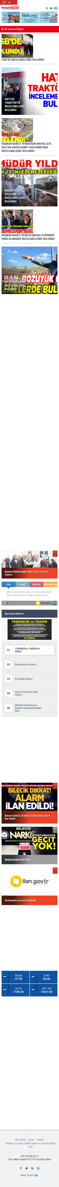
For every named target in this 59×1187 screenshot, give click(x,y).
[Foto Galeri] (55, 8)
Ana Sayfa (20, 1139)
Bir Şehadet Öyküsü (14, 29)
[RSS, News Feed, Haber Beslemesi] (32, 1168)
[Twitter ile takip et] (27, 1168)
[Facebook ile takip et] (21, 1168)
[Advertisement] (29, 327)
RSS (31, 1147)
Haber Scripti (26, 1175)
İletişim (40, 1139)
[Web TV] (51, 8)
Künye (31, 1139)
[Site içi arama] (38, 1168)
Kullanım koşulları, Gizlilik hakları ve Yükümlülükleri (31, 1143)
